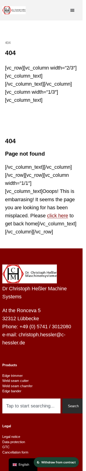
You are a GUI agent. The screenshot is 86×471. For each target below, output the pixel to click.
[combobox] (31, 405)
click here (57, 215)
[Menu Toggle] (72, 10)
